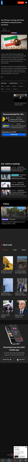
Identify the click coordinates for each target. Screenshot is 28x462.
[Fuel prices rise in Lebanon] (7, 309)
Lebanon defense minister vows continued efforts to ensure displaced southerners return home (20, 316)
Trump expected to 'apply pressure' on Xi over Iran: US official (18, 185)
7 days (15, 250)
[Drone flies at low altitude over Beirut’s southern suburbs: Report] (7, 287)
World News (13, 117)
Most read (7, 245)
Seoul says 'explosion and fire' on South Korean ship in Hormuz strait (18, 170)
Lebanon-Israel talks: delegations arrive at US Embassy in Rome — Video (13, 222)
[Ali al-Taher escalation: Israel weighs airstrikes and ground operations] (21, 265)
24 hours (5, 250)
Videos (6, 204)
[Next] (26, 216)
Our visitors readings (10, 164)
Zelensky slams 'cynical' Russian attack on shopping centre (17, 120)
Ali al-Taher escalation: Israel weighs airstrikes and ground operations (21, 272)
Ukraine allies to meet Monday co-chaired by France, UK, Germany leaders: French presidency (18, 127)
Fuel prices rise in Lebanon (5, 316)
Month (24, 250)
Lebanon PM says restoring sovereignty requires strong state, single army (20, 294)
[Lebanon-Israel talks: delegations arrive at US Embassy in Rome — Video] (14, 216)
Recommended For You (13, 114)
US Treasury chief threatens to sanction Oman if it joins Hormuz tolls (19, 193)
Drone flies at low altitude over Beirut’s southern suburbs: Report (6, 294)
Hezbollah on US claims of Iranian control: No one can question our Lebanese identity (7, 272)
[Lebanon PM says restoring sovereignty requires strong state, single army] (21, 287)
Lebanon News (5, 219)
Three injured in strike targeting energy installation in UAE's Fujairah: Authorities (19, 177)
